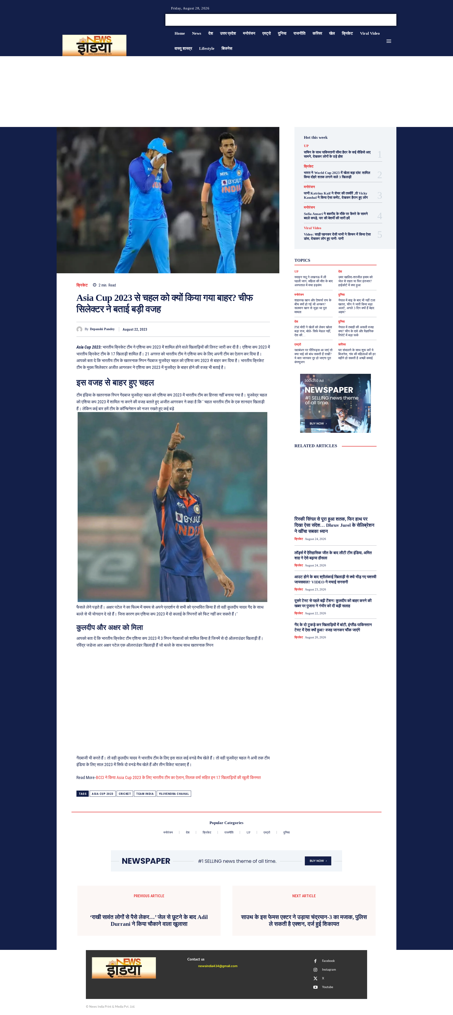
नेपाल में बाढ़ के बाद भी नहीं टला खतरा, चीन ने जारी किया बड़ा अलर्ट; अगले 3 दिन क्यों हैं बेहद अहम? (356, 306)
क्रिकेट (82, 285)
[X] (389, 20)
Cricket (125, 794)
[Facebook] (377, 20)
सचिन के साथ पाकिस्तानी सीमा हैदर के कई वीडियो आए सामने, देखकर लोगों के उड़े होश (337, 154)
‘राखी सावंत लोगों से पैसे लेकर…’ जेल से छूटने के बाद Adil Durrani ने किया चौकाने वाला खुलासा (149, 1000)
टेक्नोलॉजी (315, 259)
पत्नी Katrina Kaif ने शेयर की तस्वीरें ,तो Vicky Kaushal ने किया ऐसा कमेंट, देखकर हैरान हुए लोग (336, 195)
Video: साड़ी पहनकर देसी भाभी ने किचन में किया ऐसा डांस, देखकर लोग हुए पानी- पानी (337, 236)
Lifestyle (357, 247)
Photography (314, 251)
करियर (346, 255)
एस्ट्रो (332, 255)
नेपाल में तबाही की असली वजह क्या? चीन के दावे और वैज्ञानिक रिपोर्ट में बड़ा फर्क (356, 331)
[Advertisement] (226, 92)
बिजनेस (355, 259)
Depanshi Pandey (102, 329)
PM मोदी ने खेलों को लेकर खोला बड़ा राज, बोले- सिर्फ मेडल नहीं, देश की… (313, 331)
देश (342, 259)
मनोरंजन (309, 187)
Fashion (324, 247)
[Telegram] (265, 329)
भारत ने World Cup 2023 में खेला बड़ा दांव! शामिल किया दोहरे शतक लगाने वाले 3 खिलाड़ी (337, 175)
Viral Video (312, 228)
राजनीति (351, 264)
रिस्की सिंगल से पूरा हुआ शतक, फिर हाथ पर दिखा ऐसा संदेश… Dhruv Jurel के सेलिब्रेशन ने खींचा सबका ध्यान (334, 525)
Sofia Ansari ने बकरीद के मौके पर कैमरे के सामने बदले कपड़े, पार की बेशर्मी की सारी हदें (336, 216)
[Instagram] (383, 20)
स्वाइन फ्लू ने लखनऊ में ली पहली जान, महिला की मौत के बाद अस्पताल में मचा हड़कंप (313, 281)
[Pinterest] (243, 329)
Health (340, 247)
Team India (145, 794)
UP (306, 146)
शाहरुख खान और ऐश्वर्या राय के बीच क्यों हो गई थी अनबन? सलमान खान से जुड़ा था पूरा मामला (312, 306)
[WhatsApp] (254, 329)
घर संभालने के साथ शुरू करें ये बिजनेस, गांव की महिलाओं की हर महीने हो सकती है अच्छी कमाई (357, 354)
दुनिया (331, 259)
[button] (360, 19)
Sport (349, 251)
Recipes (334, 251)
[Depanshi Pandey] (80, 329)
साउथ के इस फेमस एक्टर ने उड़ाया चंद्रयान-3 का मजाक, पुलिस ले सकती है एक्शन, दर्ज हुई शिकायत (304, 1000)
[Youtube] (394, 20)
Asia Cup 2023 (102, 794)
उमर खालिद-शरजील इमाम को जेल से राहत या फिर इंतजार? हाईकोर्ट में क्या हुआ (355, 281)
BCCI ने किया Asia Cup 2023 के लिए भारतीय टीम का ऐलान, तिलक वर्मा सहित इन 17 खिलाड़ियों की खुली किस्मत (178, 777)
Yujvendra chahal (174, 794)
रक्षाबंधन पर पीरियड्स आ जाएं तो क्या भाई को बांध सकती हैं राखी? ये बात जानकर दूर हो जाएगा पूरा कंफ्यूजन (313, 356)
